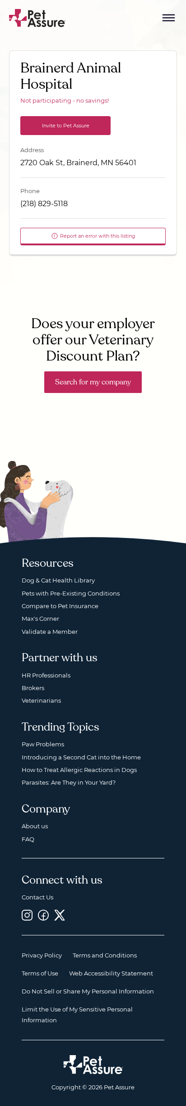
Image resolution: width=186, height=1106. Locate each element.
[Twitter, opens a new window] (59, 915)
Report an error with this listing (97, 236)
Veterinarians (41, 700)
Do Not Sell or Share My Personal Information (88, 991)
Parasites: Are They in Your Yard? (69, 782)
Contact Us (37, 897)
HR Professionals (46, 675)
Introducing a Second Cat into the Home (81, 757)
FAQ (28, 839)
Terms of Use (40, 973)
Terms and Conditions (105, 955)
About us (35, 826)
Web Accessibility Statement (111, 973)
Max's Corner (40, 618)
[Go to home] (37, 17)
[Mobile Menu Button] (169, 18)
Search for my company (93, 382)
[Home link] (93, 1064)
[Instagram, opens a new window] (27, 915)
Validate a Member (50, 631)
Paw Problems (43, 744)
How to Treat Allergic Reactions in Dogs (79, 769)
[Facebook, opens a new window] (43, 915)
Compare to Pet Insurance (60, 605)
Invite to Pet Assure (65, 125)
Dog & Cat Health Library (58, 580)
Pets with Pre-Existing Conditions (71, 593)
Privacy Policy (42, 955)
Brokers (33, 687)
